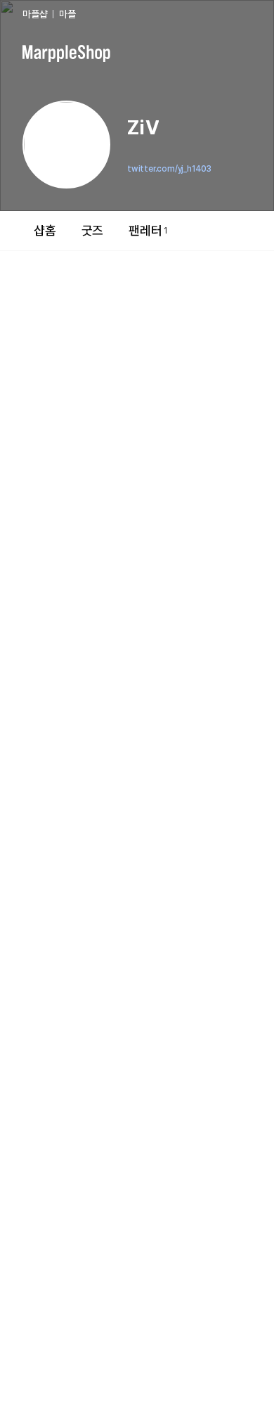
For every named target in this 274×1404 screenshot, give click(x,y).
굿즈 (92, 230)
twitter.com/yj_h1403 (169, 169)
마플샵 (34, 14)
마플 (67, 14)
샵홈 (45, 230)
